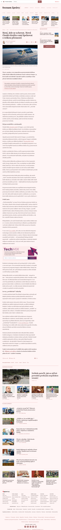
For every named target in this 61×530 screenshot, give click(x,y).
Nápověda (22, 517)
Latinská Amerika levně (44, 501)
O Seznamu (13, 517)
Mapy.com (19, 506)
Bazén (14, 509)
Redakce (31, 517)
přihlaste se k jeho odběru (10, 88)
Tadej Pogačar (14, 500)
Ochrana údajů (41, 517)
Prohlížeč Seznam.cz (23, 519)
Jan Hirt (13, 498)
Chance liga (23, 495)
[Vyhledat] (40, 1)
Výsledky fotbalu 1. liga (25, 497)
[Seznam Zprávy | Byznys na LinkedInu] (36, 527)
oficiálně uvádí (13, 127)
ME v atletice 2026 (24, 500)
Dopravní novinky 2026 (54, 498)
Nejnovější (43, 29)
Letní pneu (34, 512)
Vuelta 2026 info (15, 495)
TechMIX (12, 362)
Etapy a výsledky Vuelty (16, 497)
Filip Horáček (22, 442)
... (57, 12)
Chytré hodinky (48, 512)
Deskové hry (38, 512)
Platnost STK (52, 503)
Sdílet (33, 42)
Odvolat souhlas (24, 522)
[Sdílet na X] (37, 358)
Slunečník (29, 509)
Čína (28, 362)
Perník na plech (33, 503)
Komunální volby (6, 503)
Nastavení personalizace (34, 522)
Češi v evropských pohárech (46, 506)
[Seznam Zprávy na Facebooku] (25, 527)
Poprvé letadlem (43, 497)
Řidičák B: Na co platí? (54, 500)
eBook (29, 42)
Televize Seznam (31, 519)
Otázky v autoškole (53, 501)
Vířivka (52, 509)
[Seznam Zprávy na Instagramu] (30, 527)
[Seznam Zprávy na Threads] (33, 527)
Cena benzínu (37, 506)
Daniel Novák (22, 464)
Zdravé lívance (33, 498)
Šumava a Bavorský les (44, 498)
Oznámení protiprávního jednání (11, 519)
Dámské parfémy (28, 512)
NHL (22, 503)
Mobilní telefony (15, 512)
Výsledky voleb (5, 498)
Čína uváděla (12, 231)
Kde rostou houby (31, 506)
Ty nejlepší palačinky (34, 495)
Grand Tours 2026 (15, 503)
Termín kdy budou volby (7, 500)
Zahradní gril (47, 509)
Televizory (43, 512)
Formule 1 (23, 501)
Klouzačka (33, 509)
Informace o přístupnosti (50, 517)
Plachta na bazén (19, 509)
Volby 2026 (4, 495)
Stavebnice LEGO (21, 512)
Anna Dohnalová (23, 454)
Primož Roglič (14, 501)
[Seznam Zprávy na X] (28, 527)
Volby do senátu (5, 501)
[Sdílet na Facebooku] (35, 358)
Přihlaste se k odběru (10, 351)
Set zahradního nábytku (40, 509)
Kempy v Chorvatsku (44, 495)
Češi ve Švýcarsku (43, 500)
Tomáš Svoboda (23, 423)
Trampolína (25, 509)
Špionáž (24, 362)
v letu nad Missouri (23, 323)
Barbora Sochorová (24, 433)
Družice (16, 362)
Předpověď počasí (24, 506)
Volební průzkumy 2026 (7, 497)
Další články (49, 46)
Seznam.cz (57, 1)
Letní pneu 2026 (53, 495)
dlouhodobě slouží (29, 141)
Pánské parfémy (55, 512)
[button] (6, 18)
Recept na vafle (33, 501)
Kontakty (26, 517)
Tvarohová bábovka (34, 500)
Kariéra (17, 517)
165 (37, 42)
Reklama (35, 517)
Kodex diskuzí (47, 519)
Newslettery (53, 519)
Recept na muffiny (34, 497)
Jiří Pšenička (22, 413)
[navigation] (1, 2)
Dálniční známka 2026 (54, 497)
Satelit (20, 362)
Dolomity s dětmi (43, 503)
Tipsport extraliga (24, 498)
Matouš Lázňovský (10, 41)
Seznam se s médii (39, 519)
